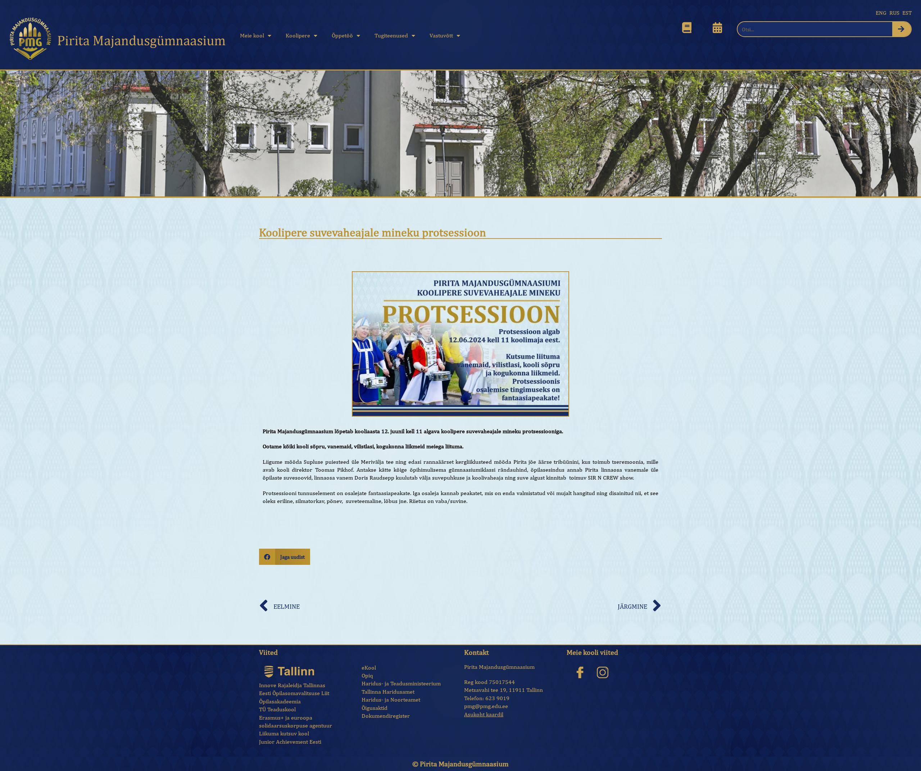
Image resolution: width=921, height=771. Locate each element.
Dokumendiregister (386, 715)
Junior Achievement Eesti (290, 741)
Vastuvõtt (441, 35)
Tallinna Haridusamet (388, 691)
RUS (894, 12)
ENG (881, 12)
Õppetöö (342, 35)
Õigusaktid (374, 707)
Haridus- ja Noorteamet (391, 699)
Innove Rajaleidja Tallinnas (292, 685)
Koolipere (298, 35)
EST (907, 12)
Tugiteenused (391, 35)
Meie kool (252, 35)
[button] (284, 557)
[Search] (901, 29)
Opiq (367, 675)
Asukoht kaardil (483, 714)
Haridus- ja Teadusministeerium (401, 683)
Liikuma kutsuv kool (284, 733)
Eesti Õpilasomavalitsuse (289, 693)
